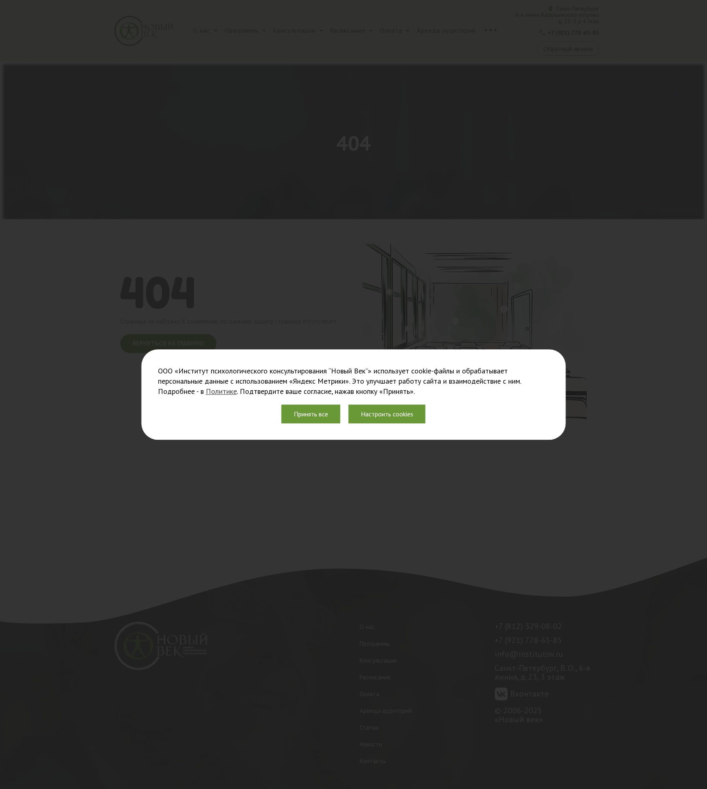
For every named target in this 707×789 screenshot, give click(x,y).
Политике (221, 391)
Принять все (311, 414)
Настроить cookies (387, 414)
